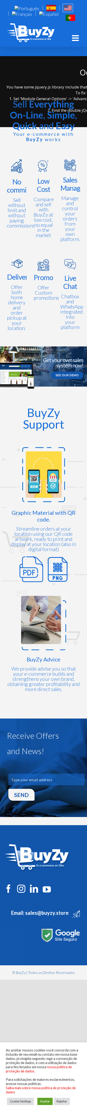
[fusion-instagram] (21, 889)
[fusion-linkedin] (34, 889)
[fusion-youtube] (47, 889)
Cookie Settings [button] (20, 1101)
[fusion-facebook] (8, 889)
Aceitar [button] (45, 1101)
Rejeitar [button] (62, 1101)
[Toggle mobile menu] (76, 38)
